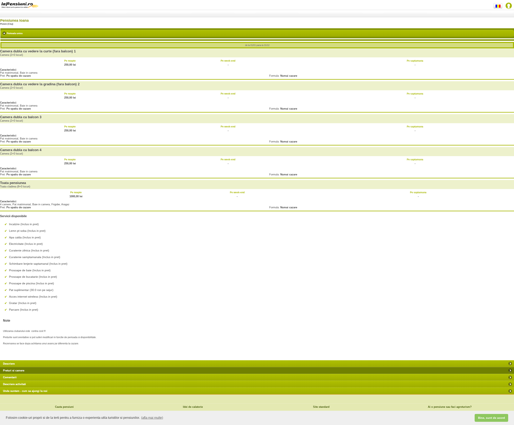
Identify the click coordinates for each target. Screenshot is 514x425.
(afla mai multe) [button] (152, 417)
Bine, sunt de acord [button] (491, 417)
